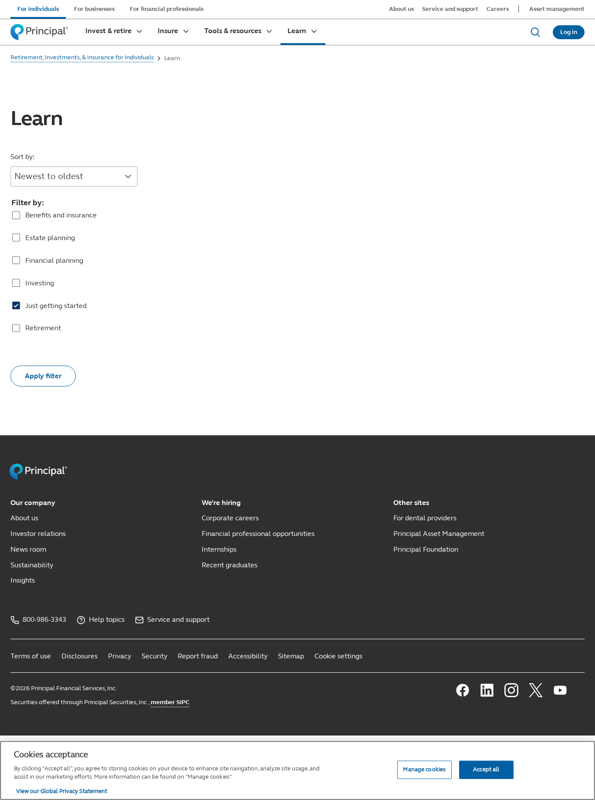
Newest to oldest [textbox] (48, 176)
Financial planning (54, 260)
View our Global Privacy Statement (61, 790)
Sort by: (22, 157)
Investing (39, 283)
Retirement (43, 328)
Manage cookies (424, 769)
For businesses (94, 9)
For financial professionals (166, 9)
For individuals (38, 9)
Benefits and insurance (61, 215)
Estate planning (50, 238)
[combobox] (74, 176)
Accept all (486, 769)
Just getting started (56, 306)
